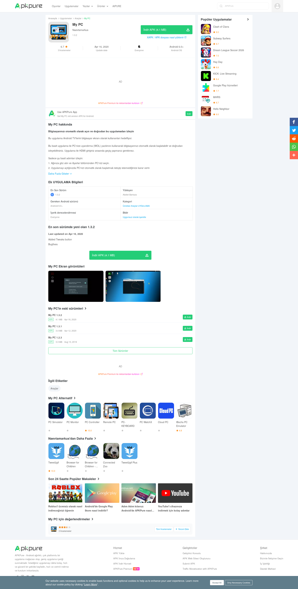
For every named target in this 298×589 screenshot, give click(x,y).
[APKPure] (28, 6)
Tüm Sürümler (120, 350)
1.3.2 (57, 194)
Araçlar (78, 18)
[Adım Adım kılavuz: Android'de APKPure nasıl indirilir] (138, 493)
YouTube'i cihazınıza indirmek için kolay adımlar (174, 508)
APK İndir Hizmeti (122, 563)
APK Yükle (118, 553)
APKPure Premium (122, 568)
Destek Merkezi (268, 568)
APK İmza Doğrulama (124, 558)
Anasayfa (52, 18)
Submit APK (189, 563)
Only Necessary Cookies (238, 582)
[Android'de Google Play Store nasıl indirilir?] (102, 493)
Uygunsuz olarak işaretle (134, 217)
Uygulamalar (66, 18)
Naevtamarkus (80, 30)
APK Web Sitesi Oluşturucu (196, 558)
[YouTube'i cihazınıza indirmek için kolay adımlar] (175, 493)
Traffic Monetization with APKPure (200, 568)
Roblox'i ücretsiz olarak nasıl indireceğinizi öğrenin (65, 508)
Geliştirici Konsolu (192, 553)
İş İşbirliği (265, 563)
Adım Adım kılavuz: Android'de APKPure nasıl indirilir (136, 509)
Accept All (217, 582)
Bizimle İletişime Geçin (271, 558)
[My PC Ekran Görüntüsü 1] (133, 286)
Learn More (90, 584)
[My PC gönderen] (75, 286)
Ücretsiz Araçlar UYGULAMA (136, 205)
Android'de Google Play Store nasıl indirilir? (99, 508)
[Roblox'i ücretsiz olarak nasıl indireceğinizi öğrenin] (65, 493)
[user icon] (277, 6)
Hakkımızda (266, 553)
